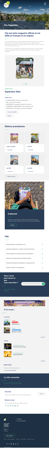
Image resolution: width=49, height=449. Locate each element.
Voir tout (43, 337)
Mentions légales (23, 439)
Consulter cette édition (12, 111)
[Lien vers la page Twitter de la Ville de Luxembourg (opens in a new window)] (8, 406)
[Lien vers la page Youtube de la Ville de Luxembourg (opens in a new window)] (13, 406)
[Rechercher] (43, 283)
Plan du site (17, 439)
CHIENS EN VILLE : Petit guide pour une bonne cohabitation (19, 108)
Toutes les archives (11, 176)
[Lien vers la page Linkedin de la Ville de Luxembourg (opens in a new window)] (15, 406)
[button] (23, 84)
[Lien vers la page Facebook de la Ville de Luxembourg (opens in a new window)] (6, 406)
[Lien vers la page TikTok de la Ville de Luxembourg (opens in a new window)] (18, 406)
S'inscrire (42, 393)
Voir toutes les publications (10, 370)
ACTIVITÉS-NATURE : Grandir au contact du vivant (17, 100)
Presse (5, 439)
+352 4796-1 (19, 419)
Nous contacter (9, 435)
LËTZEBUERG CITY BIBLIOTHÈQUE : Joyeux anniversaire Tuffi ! (19, 106)
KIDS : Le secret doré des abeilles (13, 102)
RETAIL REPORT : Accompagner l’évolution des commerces (19, 104)
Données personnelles (30, 439)
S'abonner (9, 115)
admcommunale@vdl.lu (22, 420)
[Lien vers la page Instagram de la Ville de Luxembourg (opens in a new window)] (10, 406)
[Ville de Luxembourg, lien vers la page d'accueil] (7, 7)
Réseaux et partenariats (11, 439)
